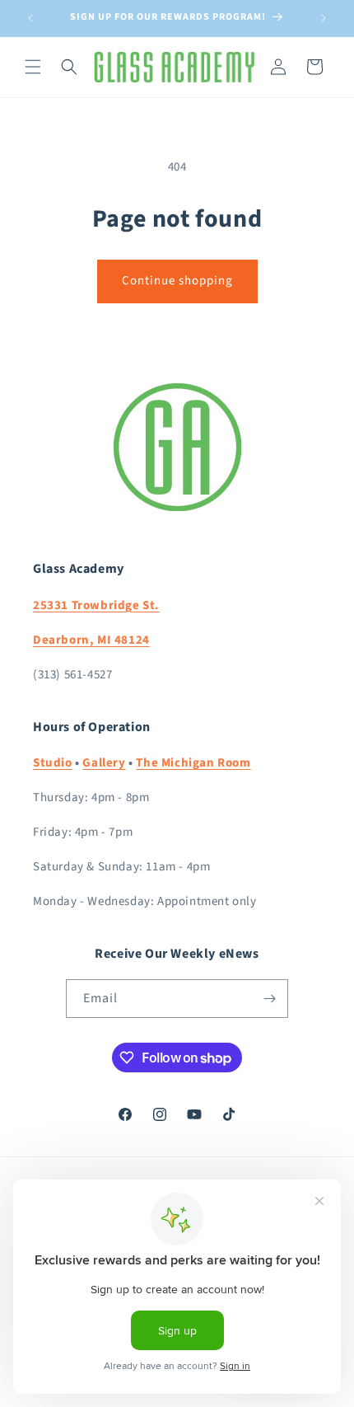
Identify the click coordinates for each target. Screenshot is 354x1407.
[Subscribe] (269, 998)
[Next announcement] (323, 18)
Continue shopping (177, 280)
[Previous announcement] (30, 18)
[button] (33, 67)
